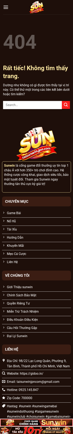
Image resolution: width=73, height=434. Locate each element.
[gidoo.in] (36, 7)
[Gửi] (66, 105)
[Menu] (6, 7)
